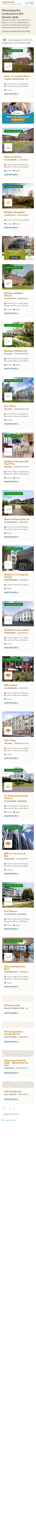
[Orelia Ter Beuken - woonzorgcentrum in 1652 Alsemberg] (18, 140)
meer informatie (11, 94)
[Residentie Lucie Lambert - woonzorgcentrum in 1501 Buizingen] (18, 613)
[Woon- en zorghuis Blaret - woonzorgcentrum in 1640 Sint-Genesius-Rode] (18, 60)
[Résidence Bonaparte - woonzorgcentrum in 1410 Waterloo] (18, 195)
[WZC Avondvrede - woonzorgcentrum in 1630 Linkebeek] (18, 1085)
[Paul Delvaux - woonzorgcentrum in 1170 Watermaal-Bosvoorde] (18, 895)
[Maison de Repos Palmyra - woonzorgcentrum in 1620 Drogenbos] (18, 503)
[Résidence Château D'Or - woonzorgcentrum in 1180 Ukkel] (18, 334)
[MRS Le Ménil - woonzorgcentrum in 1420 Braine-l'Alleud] (18, 669)
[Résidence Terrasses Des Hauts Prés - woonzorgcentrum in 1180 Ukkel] (18, 445)
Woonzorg (8, 2)
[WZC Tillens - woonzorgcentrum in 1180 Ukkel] (18, 724)
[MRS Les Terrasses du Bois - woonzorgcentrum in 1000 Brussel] (18, 837)
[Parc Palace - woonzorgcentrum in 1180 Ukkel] (18, 390)
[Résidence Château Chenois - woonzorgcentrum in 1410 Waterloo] (18, 276)
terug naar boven (11, 1120)
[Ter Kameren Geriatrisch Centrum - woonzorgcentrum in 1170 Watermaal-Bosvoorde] (18, 779)
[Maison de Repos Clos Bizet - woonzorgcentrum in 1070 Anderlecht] (18, 950)
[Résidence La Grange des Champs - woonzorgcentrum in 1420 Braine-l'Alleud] (18, 558)
